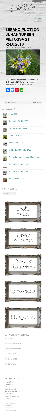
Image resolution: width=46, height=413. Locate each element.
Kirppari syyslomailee (13, 348)
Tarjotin (35, 102)
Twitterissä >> (9, 405)
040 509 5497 (9, 387)
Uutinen (28, 48)
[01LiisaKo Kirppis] (23, 212)
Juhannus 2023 (10, 354)
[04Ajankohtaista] (23, 291)
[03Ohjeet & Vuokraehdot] (23, 264)
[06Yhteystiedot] (23, 317)
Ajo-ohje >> (9, 398)
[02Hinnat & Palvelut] (23, 238)
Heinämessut (12, 102)
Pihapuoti (22, 48)
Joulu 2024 (9, 338)
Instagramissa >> (11, 408)
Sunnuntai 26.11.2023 (13, 343)
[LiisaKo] (23, 7)
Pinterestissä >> (10, 410)
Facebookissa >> (11, 403)
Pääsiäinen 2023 (11, 359)
